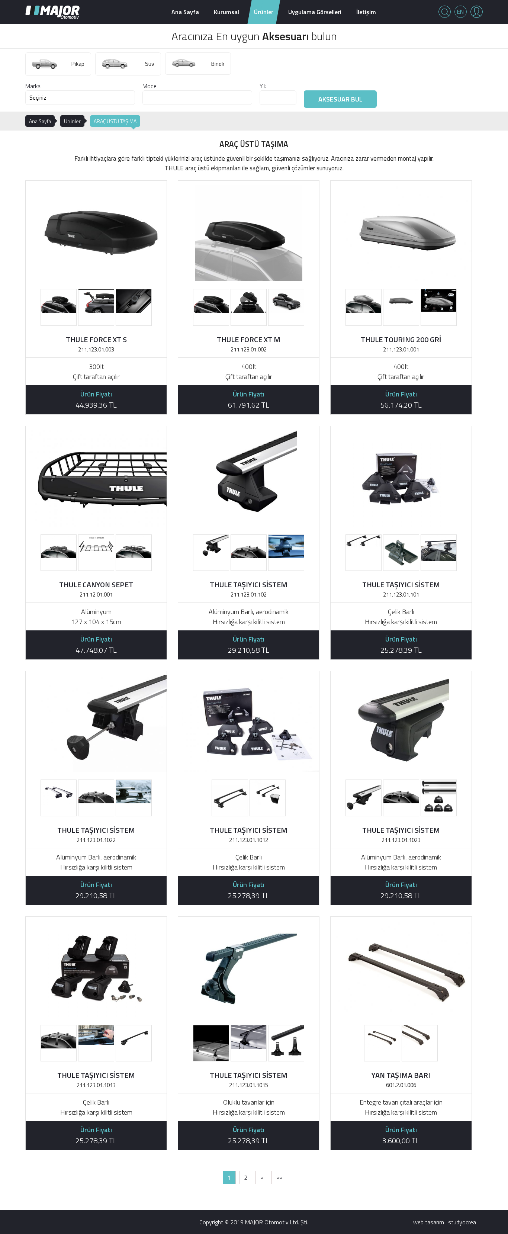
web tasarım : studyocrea (444, 1222)
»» (279, 1177)
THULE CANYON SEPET (96, 584)
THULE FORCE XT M (248, 339)
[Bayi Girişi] (476, 12)
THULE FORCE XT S (96, 339)
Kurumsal (226, 11)
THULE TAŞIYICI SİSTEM (248, 584)
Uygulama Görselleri (314, 11)
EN (460, 11)
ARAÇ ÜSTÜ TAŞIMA (115, 121)
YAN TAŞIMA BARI (401, 1075)
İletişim (366, 11)
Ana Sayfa (185, 11)
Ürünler (263, 11)
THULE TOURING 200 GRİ (401, 339)
